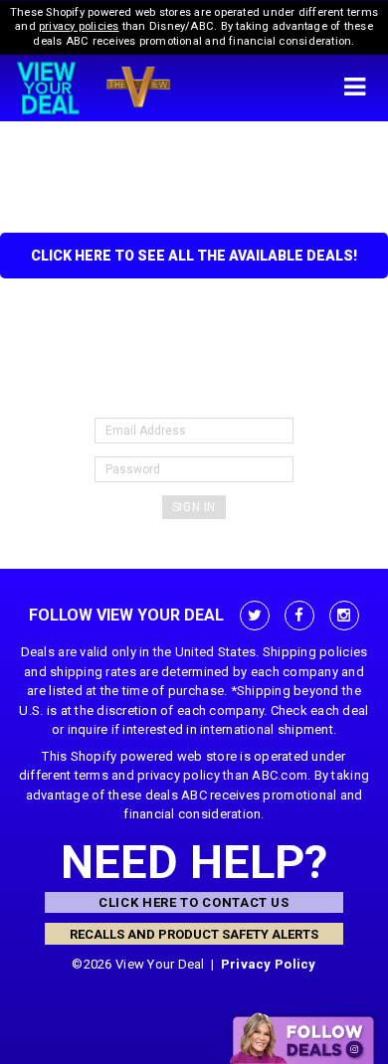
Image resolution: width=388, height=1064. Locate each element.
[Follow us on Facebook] (299, 615)
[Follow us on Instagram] (344, 615)
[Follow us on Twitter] (255, 615)
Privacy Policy (268, 964)
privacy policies (79, 26)
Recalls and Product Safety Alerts (194, 934)
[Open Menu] (354, 88)
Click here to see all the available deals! (194, 256)
